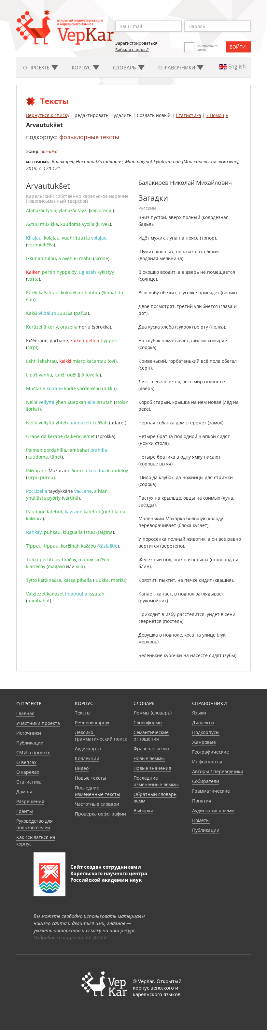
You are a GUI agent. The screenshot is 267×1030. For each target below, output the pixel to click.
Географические (210, 752)
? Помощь (217, 115)
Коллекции (87, 758)
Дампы (24, 791)
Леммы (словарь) (153, 713)
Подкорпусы (205, 732)
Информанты (207, 761)
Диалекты (203, 722)
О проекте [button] (37, 67)
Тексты (83, 713)
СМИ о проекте (33, 752)
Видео (82, 768)
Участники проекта (38, 723)
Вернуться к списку (47, 115)
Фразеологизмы (151, 748)
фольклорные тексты (89, 137)
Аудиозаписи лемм (213, 810)
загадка (49, 151)
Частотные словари (97, 804)
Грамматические (211, 791)
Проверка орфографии (100, 814)
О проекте (28, 703)
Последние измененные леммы (156, 781)
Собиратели (205, 781)
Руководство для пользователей (34, 824)
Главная (25, 713)
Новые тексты (90, 778)
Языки (199, 713)
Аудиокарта (88, 748)
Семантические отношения (151, 735)
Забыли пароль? (132, 49)
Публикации (30, 743)
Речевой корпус (92, 722)
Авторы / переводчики (217, 771)
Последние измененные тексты (97, 791)
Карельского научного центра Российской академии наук (108, 876)
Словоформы (148, 722)
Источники (28, 733)
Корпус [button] (82, 67)
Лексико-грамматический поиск (101, 735)
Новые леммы (149, 758)
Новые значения (152, 768)
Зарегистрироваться (136, 43)
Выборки (143, 810)
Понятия (201, 801)
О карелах (27, 772)
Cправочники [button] (177, 67)
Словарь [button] (125, 67)
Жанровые (204, 742)
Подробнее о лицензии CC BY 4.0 (70, 937)
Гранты (24, 811)
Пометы (201, 820)
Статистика (188, 115)
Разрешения (30, 801)
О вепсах (26, 762)
